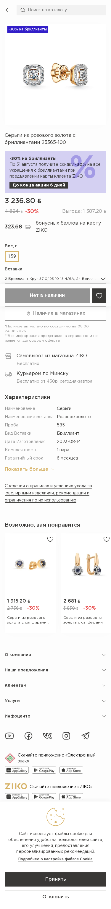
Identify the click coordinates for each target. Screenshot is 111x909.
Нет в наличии (47, 295)
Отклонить (55, 897)
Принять (55, 879)
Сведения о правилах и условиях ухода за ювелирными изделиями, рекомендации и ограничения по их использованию (48, 493)
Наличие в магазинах (59, 313)
